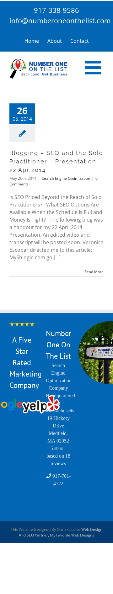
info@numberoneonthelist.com (56, 20)
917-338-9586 (56, 10)
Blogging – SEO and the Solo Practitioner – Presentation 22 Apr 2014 (56, 161)
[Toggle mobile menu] (94, 67)
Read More (94, 271)
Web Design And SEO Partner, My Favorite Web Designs (60, 532)
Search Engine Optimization (66, 178)
